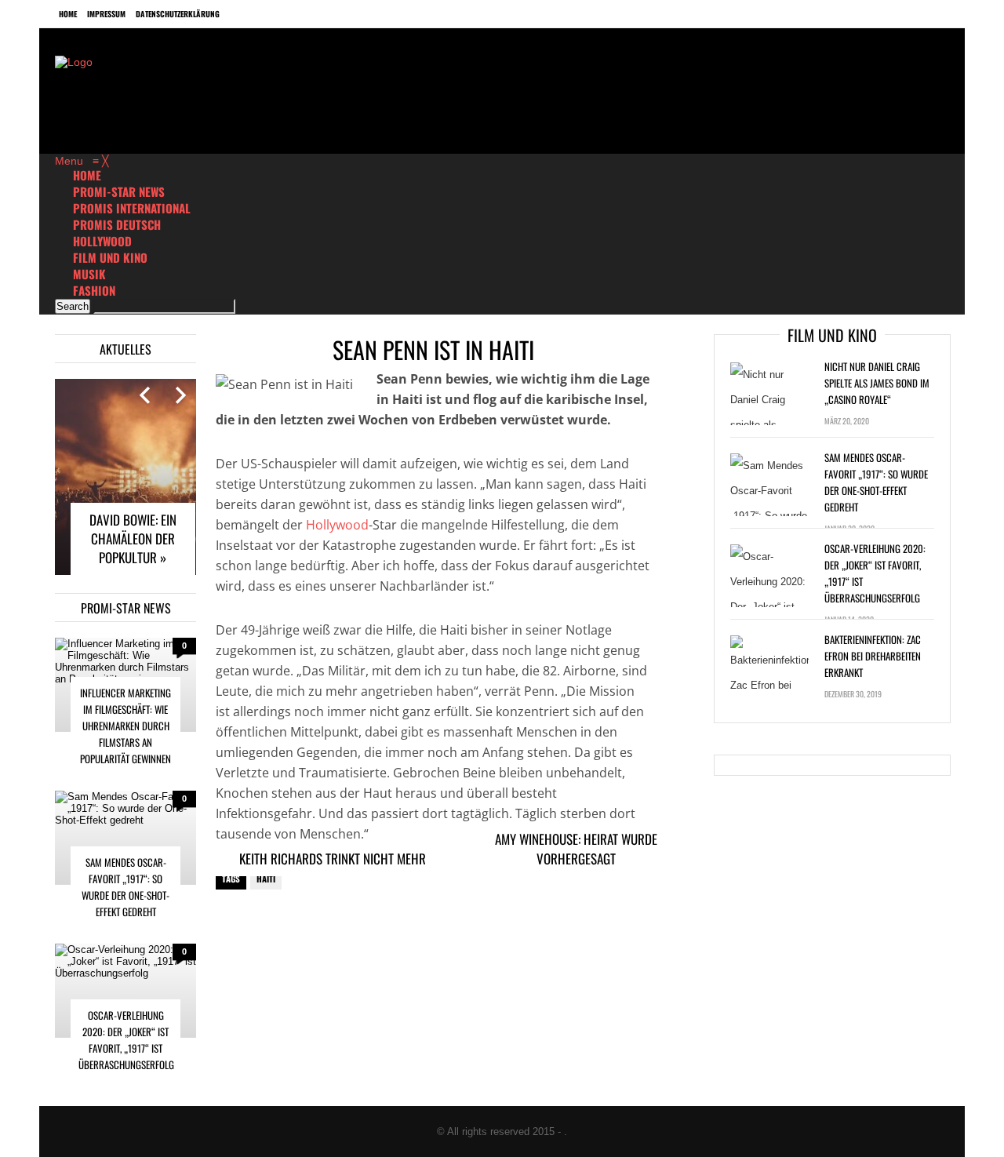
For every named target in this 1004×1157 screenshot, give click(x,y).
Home (68, 14)
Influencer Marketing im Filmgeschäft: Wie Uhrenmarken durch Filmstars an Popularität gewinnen (125, 725)
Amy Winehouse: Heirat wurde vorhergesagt (576, 848)
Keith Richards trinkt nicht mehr (332, 858)
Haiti (265, 878)
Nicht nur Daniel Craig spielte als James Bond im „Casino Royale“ (876, 382)
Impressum (106, 14)
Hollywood (337, 524)
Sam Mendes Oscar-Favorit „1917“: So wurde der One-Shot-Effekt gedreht (125, 886)
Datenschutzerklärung (178, 14)
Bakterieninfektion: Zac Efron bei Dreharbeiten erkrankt (872, 655)
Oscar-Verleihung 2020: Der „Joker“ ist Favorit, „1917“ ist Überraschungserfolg (126, 1039)
